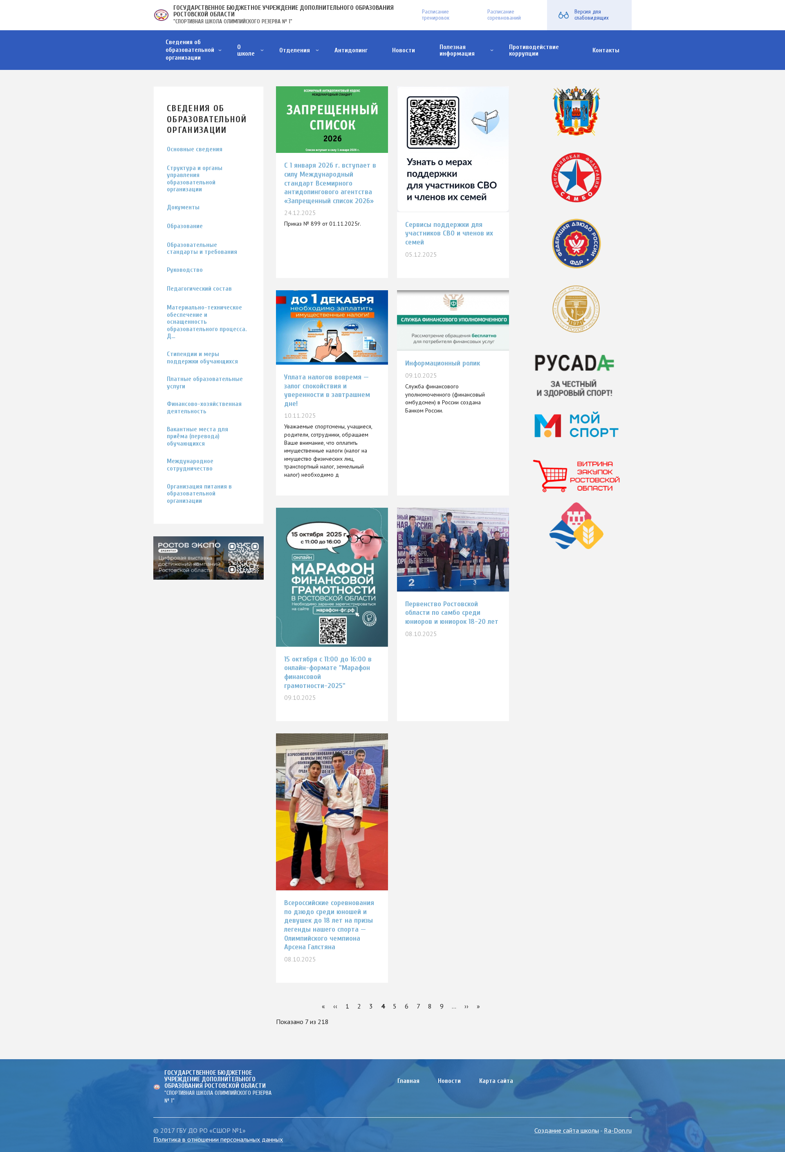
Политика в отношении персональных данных (218, 1139)
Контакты (605, 50)
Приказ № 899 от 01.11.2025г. (322, 223)
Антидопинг (351, 50)
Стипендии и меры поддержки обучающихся (202, 358)
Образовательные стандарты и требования (202, 249)
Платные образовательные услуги (205, 383)
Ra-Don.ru (618, 1130)
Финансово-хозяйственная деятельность (204, 408)
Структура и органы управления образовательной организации (194, 179)
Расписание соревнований (504, 14)
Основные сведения (194, 149)
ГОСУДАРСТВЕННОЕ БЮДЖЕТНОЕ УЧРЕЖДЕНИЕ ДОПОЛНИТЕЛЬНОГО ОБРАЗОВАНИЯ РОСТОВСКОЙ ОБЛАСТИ (283, 11)
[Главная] (161, 15)
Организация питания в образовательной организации (199, 493)
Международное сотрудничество (190, 465)
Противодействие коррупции (534, 50)
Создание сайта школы (566, 1130)
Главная (408, 1081)
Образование (185, 226)
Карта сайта (496, 1081)
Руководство (185, 270)
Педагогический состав (199, 288)
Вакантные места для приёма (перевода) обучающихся (197, 436)
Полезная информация (457, 50)
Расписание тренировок (435, 14)
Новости (403, 50)
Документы (183, 207)
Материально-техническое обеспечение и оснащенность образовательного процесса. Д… (207, 322)
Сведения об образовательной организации (190, 49)
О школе (246, 50)
